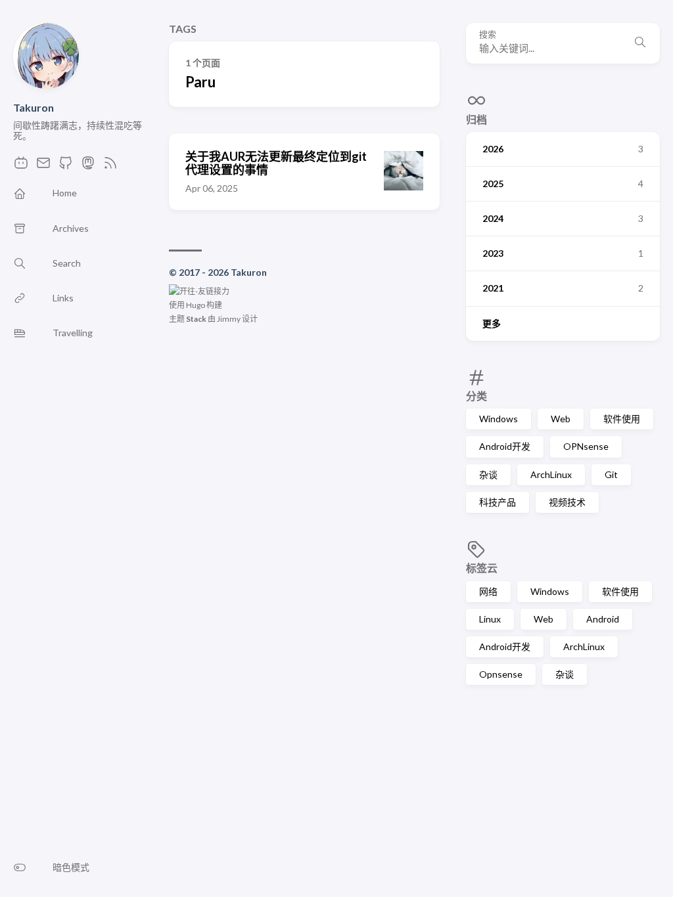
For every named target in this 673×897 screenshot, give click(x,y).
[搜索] (640, 43)
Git (611, 474)
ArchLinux (551, 474)
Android (602, 618)
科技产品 (497, 502)
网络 (488, 591)
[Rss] (110, 166)
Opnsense (500, 674)
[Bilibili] (21, 166)
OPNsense (586, 446)
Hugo (195, 305)
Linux (490, 618)
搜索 (487, 34)
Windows (498, 418)
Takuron (33, 107)
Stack (196, 319)
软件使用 (621, 418)
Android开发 (504, 446)
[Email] (43, 166)
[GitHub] (66, 166)
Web (560, 418)
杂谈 (488, 474)
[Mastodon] (88, 166)
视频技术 (567, 502)
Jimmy (229, 319)
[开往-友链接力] (199, 291)
